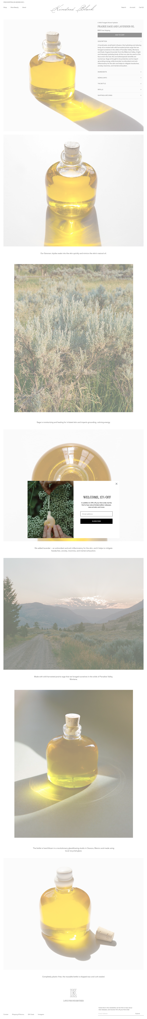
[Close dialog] (116, 484)
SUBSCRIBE (96, 521)
